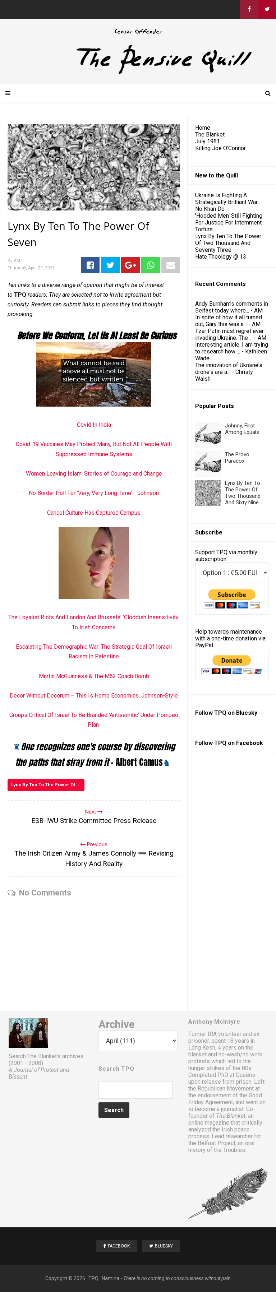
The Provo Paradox (237, 457)
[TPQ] (138, 73)
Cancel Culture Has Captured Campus (94, 512)
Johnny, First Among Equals (242, 428)
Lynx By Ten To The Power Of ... (46, 784)
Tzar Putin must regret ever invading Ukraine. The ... (229, 334)
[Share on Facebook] (90, 265)
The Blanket (210, 134)
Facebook (249, 743)
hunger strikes (206, 1068)
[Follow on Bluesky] (267, 9)
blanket (197, 1054)
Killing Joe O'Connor (220, 148)
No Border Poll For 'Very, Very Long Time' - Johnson (94, 493)
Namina (110, 1278)
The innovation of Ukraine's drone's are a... (228, 368)
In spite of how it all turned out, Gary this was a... (228, 321)
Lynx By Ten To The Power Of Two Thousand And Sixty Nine (243, 493)
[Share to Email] (170, 265)
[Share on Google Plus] (130, 265)
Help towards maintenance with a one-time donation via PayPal (230, 638)
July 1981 (207, 141)
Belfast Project (216, 1143)
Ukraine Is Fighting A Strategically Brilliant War (226, 198)
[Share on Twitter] (110, 265)
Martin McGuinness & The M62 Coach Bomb (94, 676)
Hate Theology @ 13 (220, 256)
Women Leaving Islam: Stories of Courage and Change (94, 473)
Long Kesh (201, 1047)
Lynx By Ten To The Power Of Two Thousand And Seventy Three (228, 243)
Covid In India (94, 424)
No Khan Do (210, 208)
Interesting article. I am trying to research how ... (231, 348)
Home (202, 127)
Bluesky (246, 712)
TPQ (93, 1278)
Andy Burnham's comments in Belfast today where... (231, 307)
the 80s (242, 1068)
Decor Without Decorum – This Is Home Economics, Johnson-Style (94, 695)
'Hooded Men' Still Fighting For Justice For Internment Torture (228, 222)
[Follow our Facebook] (249, 9)
